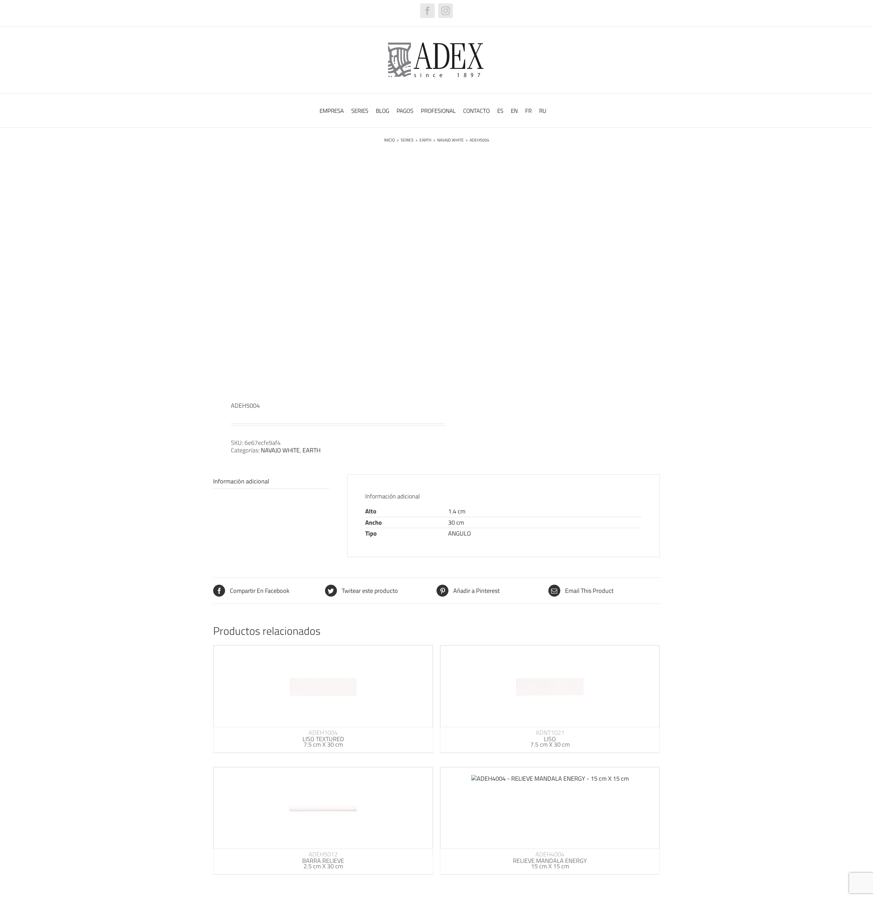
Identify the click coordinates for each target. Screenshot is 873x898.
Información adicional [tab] (241, 481)
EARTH (311, 450)
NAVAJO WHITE (280, 450)
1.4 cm (456, 511)
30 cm (456, 522)
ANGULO (459, 533)
